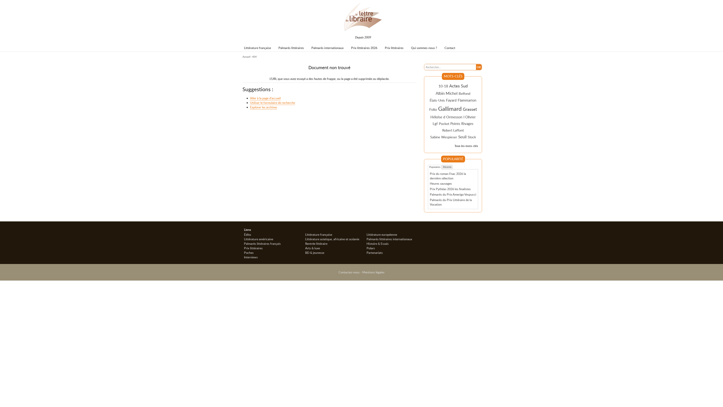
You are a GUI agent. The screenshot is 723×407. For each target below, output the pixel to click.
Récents (447, 167)
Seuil (462, 136)
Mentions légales (373, 272)
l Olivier (470, 116)
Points (455, 123)
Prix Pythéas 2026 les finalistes (450, 189)
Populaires (434, 167)
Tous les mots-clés (466, 146)
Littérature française (318, 235)
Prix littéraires (253, 248)
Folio (433, 109)
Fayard (451, 100)
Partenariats (375, 253)
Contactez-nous (349, 272)
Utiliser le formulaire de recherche (272, 103)
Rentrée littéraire (316, 244)
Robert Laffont (453, 130)
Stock (472, 137)
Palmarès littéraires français (262, 244)
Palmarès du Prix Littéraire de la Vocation (451, 202)
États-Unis (437, 100)
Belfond (464, 93)
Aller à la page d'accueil (265, 98)
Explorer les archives (263, 107)
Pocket (444, 123)
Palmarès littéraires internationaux (389, 239)
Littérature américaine (258, 239)
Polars (371, 248)
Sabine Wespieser (443, 137)
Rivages (467, 123)
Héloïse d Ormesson (446, 116)
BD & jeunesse (314, 253)
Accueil (246, 56)
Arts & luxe (312, 248)
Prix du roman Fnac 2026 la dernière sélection (448, 176)
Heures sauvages (441, 183)
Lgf (435, 123)
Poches (249, 253)
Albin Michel (447, 93)
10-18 (443, 86)
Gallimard (450, 108)
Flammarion (467, 100)
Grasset (470, 109)
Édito (247, 235)
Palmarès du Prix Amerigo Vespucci (453, 194)
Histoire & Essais (378, 244)
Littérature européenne (382, 235)
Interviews (251, 257)
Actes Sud (458, 86)
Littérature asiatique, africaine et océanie (332, 239)
